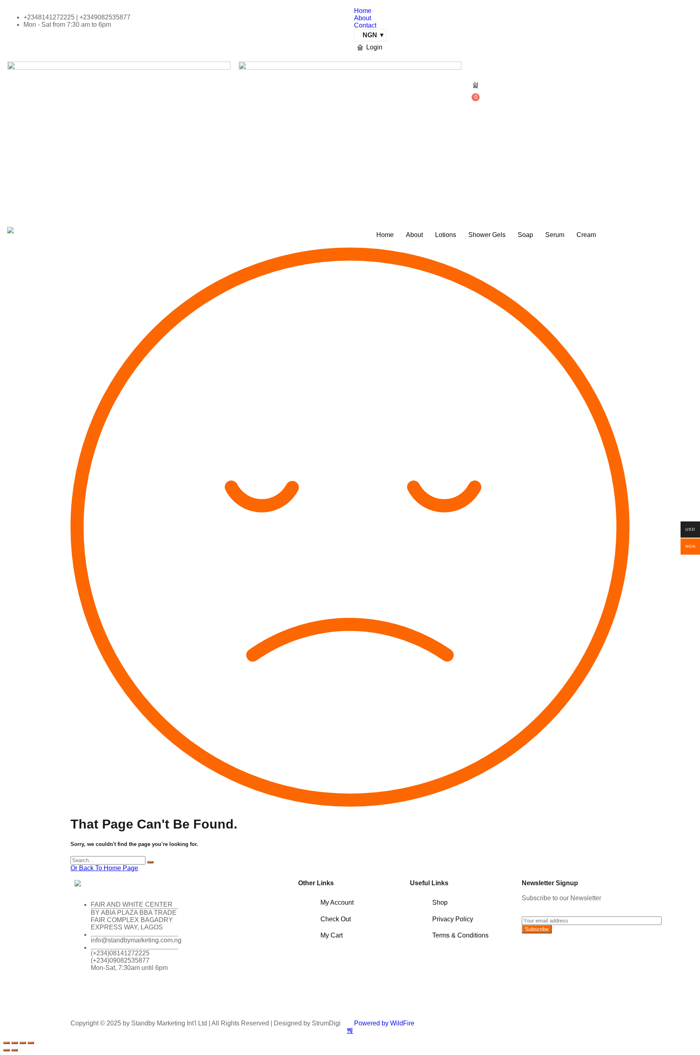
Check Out (335, 919)
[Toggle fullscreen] (14, 1043)
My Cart (331, 935)
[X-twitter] (106, 996)
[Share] (22, 1043)
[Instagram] (128, 996)
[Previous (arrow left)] (6, 1050)
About (362, 18)
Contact (365, 25)
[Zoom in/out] (6, 1043)
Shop (440, 902)
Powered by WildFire (384, 1023)
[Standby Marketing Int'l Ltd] (10, 230)
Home (362, 10)
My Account (337, 902)
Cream (586, 234)
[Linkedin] (150, 996)
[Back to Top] (350, 1030)
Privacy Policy (452, 919)
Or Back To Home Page (104, 868)
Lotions (445, 234)
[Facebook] (85, 996)
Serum (554, 234)
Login (374, 47)
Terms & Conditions (460, 935)
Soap (525, 234)
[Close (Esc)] (31, 1043)
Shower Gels (487, 234)
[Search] (150, 862)
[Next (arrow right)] (14, 1050)
